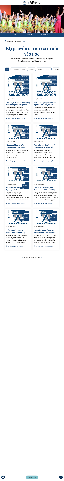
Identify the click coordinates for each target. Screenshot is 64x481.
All (7, 69)
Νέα (15, 34)
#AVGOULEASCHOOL (18, 69)
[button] (3, 477)
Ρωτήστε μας (32, 477)
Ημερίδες (31, 69)
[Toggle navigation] (61, 477)
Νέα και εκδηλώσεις (14, 41)
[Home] (32, 3)
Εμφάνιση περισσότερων (32, 257)
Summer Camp (45, 34)
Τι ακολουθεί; (29, 34)
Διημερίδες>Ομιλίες (44, 69)
